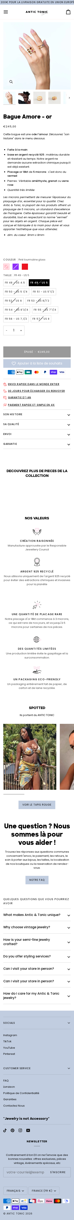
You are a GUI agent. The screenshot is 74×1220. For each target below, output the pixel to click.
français (14, 1190)
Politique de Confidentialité (21, 1093)
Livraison (9, 1087)
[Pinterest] (12, 1130)
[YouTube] (28, 1130)
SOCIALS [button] (9, 1023)
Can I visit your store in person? (28, 968)
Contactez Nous (14, 1106)
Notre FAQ (37, 880)
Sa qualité (11, 424)
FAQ (6, 1081)
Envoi (7, 434)
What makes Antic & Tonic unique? (31, 915)
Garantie (10, 444)
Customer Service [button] (17, 1068)
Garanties (9, 1099)
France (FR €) (42, 1190)
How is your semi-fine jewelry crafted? (26, 941)
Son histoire (12, 414)
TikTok (7, 1041)
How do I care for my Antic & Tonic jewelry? (31, 995)
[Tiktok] (5, 1130)
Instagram (10, 1035)
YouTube (9, 1048)
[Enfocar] (11, 81)
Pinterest (9, 1054)
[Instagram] (20, 1130)
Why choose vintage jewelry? (26, 927)
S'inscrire (58, 1172)
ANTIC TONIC (16, 1213)
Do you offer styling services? (27, 956)
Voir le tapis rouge (37, 805)
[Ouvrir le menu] (9, 12)
